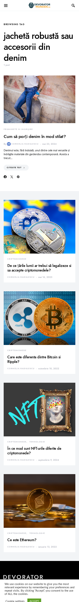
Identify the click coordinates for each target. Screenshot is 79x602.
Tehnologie (37, 441)
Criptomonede (16, 259)
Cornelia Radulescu (25, 144)
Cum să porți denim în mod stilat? (35, 136)
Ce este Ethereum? (22, 539)
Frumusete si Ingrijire (18, 129)
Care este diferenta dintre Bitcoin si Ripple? (34, 359)
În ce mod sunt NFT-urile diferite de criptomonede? (34, 451)
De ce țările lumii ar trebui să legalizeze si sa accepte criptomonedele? (39, 268)
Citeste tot (14, 167)
